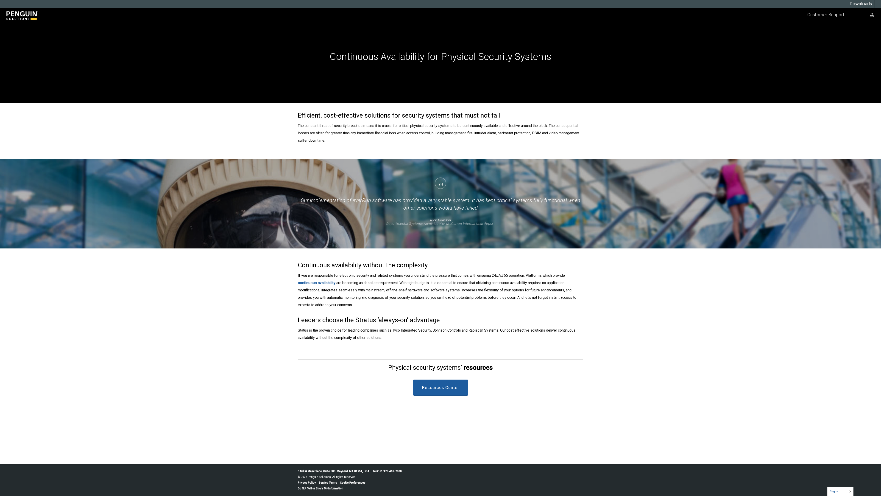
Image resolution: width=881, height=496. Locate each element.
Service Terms (328, 482)
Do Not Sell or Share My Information (320, 488)
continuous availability (316, 283)
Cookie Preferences (352, 482)
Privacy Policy (307, 482)
